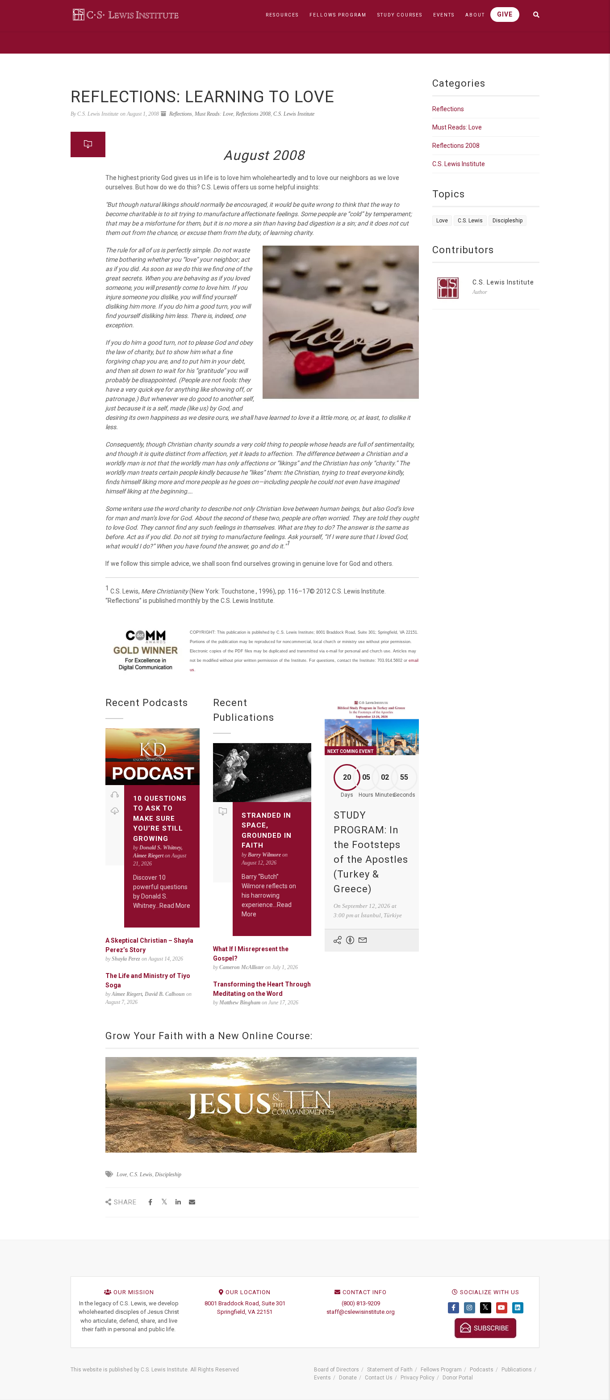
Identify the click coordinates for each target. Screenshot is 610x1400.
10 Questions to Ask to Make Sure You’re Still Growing (160, 818)
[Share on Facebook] (150, 1202)
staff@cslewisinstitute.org (360, 1311)
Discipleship (168, 1174)
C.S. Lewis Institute (293, 114)
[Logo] (126, 14)
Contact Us (379, 1378)
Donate (348, 1378)
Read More (174, 905)
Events (322, 1378)
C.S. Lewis (141, 1174)
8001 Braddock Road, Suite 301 (245, 1303)
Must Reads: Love (214, 114)
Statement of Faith (390, 1370)
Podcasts (481, 1370)
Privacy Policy (418, 1378)
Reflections (180, 114)
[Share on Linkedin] (178, 1202)
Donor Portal (458, 1378)
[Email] (191, 1202)
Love (122, 1174)
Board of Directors (336, 1370)
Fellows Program (441, 1370)
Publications (516, 1370)
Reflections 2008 (253, 114)
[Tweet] (164, 1202)
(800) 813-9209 (361, 1303)
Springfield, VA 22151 (244, 1311)
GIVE (505, 14)
